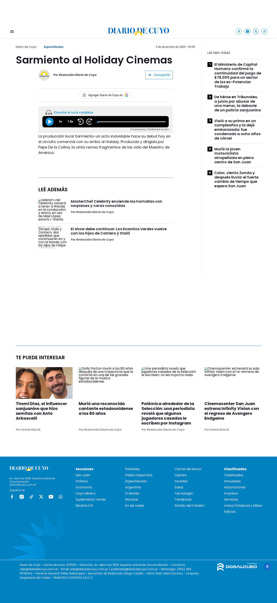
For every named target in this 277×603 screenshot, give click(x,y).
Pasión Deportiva (138, 475)
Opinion (181, 475)
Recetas (131, 499)
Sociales (181, 481)
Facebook (12, 496)
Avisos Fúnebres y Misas (243, 505)
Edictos (230, 511)
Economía (84, 487)
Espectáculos (53, 47)
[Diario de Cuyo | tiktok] (264, 31)
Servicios (231, 499)
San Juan (83, 475)
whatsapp (60, 496)
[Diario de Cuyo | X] (256, 31)
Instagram (21, 496)
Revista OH (84, 505)
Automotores (234, 487)
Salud (179, 487)
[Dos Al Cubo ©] (237, 569)
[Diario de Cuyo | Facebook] (238, 31)
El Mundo (132, 493)
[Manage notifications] (267, 566)
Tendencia (183, 499)
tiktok (31, 496)
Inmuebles (232, 481)
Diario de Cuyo (26, 47)
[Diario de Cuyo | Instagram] (247, 31)
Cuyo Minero (86, 493)
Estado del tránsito (190, 505)
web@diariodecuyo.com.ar (39, 569)
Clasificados (233, 475)
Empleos (231, 493)
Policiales (132, 469)
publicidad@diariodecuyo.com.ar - (136, 569)
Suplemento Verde (91, 499)
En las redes (134, 505)
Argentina (133, 487)
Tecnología (184, 493)
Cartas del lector (188, 469)
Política (82, 481)
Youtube (50, 496)
